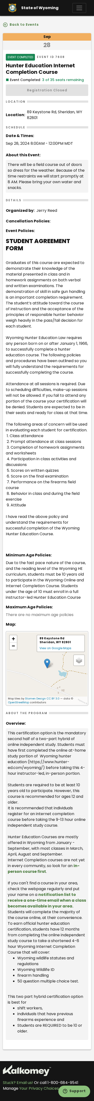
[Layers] (79, 660)
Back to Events (24, 24)
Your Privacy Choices (39, 1088)
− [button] (13, 646)
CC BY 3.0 (53, 698)
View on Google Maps (55, 648)
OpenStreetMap (18, 702)
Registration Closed (47, 90)
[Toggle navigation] (79, 8)
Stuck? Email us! (18, 1082)
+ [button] (13, 639)
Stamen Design (35, 698)
